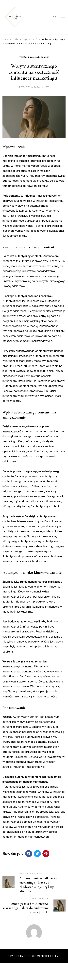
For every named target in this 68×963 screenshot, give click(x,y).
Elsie (33, 956)
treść (23, 57)
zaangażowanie (38, 57)
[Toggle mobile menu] (63, 17)
